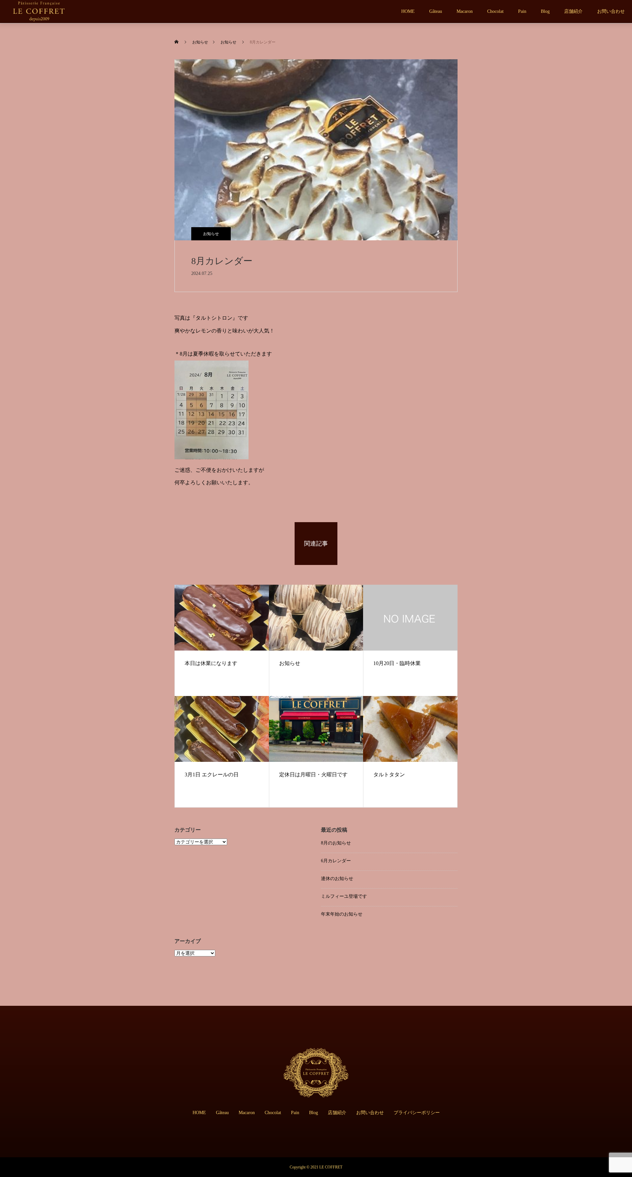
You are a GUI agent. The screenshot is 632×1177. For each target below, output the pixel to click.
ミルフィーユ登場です (344, 896)
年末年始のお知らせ (341, 914)
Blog (545, 11)
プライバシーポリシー (417, 1112)
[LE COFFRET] (39, 11)
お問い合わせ (611, 11)
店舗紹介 (573, 11)
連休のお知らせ (337, 878)
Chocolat (495, 11)
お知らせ (211, 233)
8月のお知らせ (336, 843)
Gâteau (435, 11)
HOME (408, 11)
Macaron (465, 11)
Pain (522, 11)
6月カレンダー (336, 860)
